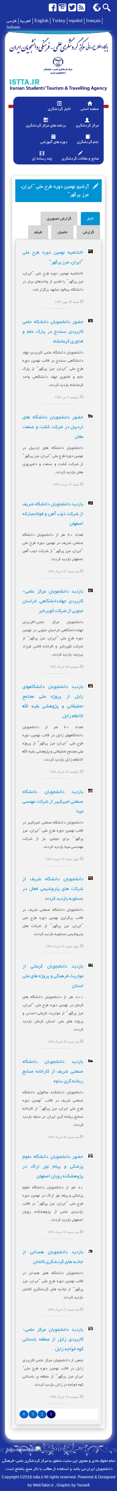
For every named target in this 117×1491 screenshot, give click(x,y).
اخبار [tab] (90, 218)
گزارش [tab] (88, 232)
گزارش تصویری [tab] (59, 218)
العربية (25, 21)
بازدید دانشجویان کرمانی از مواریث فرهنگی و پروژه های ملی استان (52, 976)
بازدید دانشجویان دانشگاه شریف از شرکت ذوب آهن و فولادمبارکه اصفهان (52, 514)
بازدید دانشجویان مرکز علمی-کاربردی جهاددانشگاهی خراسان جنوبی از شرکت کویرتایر (52, 601)
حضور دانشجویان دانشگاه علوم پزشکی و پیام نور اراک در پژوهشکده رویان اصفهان (52, 1166)
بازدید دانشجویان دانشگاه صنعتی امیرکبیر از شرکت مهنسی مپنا (52, 802)
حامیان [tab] (62, 232)
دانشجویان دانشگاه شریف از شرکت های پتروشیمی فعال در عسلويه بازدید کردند (52, 889)
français (93, 21)
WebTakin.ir (43, 1485)
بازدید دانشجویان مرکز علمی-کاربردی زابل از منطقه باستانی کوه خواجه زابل (52, 1339)
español (76, 21)
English (41, 21)
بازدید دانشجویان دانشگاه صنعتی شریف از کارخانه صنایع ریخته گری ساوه (52, 1071)
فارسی (11, 21)
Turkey (58, 21)
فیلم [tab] (38, 232)
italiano (13, 27)
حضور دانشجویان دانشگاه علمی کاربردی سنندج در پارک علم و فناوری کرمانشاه (52, 332)
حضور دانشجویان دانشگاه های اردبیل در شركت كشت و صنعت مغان (52, 427)
